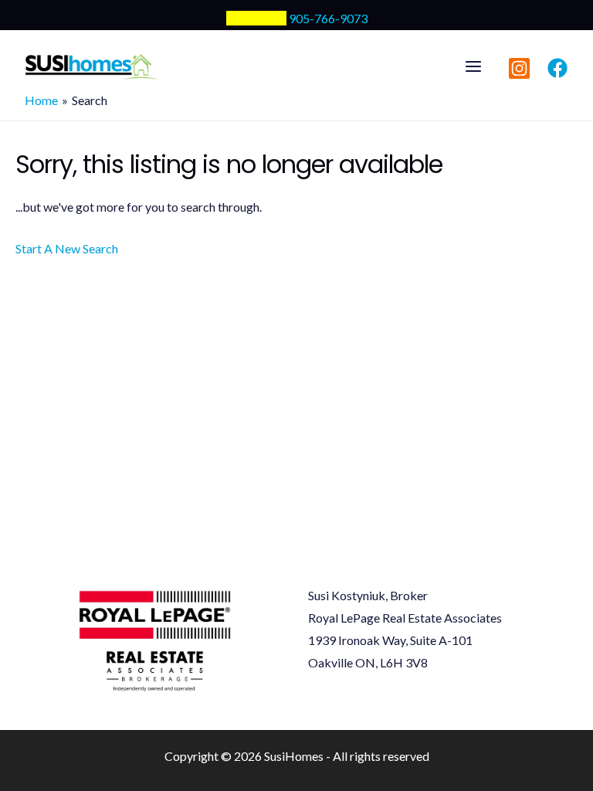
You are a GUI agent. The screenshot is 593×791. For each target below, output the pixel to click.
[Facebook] (557, 68)
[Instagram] (519, 68)
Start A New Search (66, 248)
